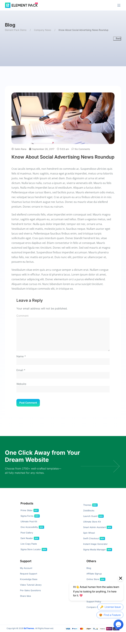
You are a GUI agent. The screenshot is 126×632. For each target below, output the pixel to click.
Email (19, 370)
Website (21, 384)
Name (20, 356)
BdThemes (29, 628)
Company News (42, 30)
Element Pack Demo (15, 30)
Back (118, 38)
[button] (119, 5)
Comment (22, 315)
